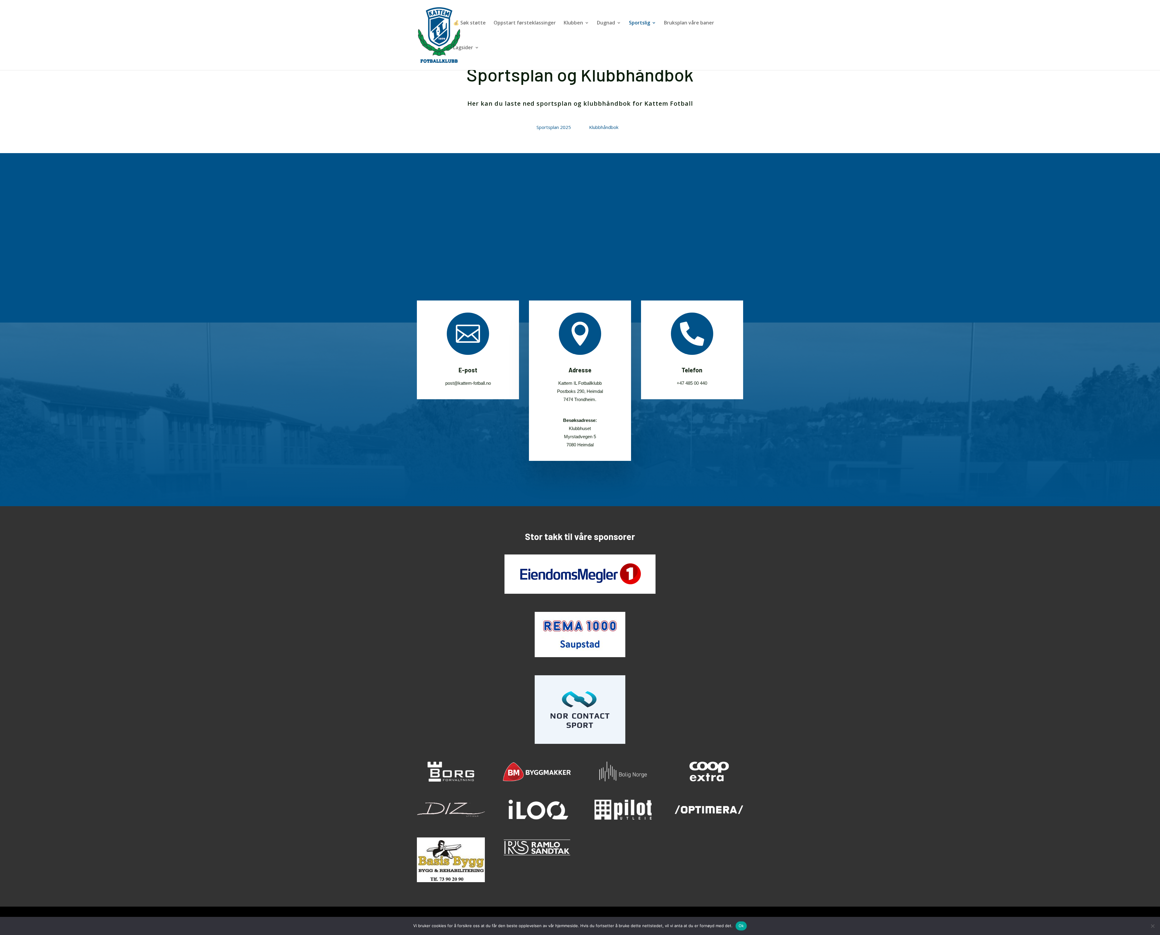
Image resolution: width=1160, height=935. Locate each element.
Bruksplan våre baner (689, 23)
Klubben (573, 23)
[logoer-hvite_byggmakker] (537, 780)
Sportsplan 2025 (553, 127)
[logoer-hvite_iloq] (537, 818)
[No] (1152, 926)
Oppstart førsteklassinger (525, 23)
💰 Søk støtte (469, 23)
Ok (741, 925)
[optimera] (709, 818)
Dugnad (606, 23)
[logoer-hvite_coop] (709, 780)
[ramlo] (537, 856)
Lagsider (463, 48)
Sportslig (639, 23)
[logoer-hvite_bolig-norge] (623, 780)
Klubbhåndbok (603, 127)
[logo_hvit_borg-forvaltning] (451, 780)
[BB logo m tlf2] (451, 880)
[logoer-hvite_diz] (451, 818)
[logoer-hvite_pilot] (623, 818)
